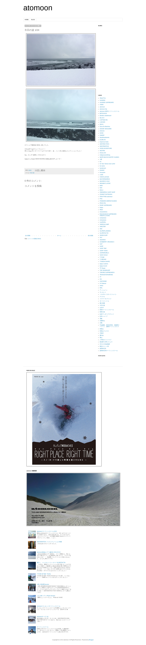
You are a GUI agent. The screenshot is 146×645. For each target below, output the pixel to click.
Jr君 (101, 159)
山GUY (102, 307)
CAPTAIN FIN (104, 120)
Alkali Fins (103, 98)
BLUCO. (102, 118)
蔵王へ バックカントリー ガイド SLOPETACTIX (51, 562)
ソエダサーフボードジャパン (108, 294)
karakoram (103, 168)
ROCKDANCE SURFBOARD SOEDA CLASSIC (108, 214)
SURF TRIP (103, 248)
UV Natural (103, 283)
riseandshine (103, 212)
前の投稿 (90, 235)
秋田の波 (102, 312)
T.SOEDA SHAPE (105, 261)
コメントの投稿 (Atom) (34, 238)
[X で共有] (40, 170)
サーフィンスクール (42, 627)
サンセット (103, 292)
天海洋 (102, 333)
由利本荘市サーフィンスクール (109, 350)
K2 (100, 161)
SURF (101, 246)
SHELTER (103, 226)
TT (100, 277)
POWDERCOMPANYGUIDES (108, 201)
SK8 (101, 229)
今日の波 (32, 172)
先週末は (102, 320)
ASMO (101, 104)
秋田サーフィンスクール (107, 309)
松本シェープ (103, 316)
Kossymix (102, 172)
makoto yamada (104, 177)
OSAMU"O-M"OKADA (106, 194)
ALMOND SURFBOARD (107, 102)
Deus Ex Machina (105, 126)
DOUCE (102, 131)
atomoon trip (103, 109)
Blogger (91, 640)
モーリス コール (104, 301)
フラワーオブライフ (105, 299)
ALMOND (102, 100)
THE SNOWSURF (105, 270)
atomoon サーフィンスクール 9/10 (47, 531)
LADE (101, 174)
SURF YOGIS (104, 250)
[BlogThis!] (38, 170)
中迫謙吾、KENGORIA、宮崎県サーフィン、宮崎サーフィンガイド (109, 325)
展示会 (102, 335)
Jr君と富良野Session (43, 584)
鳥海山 (102, 329)
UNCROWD (103, 281)
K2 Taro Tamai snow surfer (107, 164)
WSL (101, 288)
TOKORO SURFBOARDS (107, 272)
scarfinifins (103, 222)
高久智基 (102, 303)
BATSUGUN (103, 113)
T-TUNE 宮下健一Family (44, 574)
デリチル (102, 296)
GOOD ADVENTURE (106, 148)
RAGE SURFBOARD (106, 205)
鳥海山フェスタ (104, 331)
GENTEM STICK (104, 144)
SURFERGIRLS (104, 253)
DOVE (101, 133)
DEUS (101, 124)
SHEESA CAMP (104, 224)
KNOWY (102, 170)
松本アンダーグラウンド (107, 314)
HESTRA (102, 150)
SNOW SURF (104, 235)
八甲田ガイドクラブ (105, 340)
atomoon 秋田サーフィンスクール (109, 111)
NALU (101, 190)
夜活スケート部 (104, 346)
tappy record (103, 266)
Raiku (101, 207)
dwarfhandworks (104, 137)
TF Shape (102, 268)
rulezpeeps (103, 220)
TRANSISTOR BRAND (106, 274)
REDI (101, 209)
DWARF (102, 135)
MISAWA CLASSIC (105, 183)
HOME (27, 19)
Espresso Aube (104, 142)
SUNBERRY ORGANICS (107, 242)
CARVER (102, 122)
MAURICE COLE (105, 181)
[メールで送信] (36, 170)
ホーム (59, 235)
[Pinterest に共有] (44, 170)
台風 (101, 323)
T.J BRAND (103, 259)
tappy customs (104, 264)
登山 (101, 337)
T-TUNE (102, 257)
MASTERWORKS (105, 179)
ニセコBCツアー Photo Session (46, 595)
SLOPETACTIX (104, 233)
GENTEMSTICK (104, 146)
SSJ (101, 237)
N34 (101, 188)
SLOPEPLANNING (105, 231)
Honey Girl (103, 153)
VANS (101, 285)
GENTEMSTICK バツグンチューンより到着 (49, 542)
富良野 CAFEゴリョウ (106, 342)
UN (101, 279)
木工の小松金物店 (105, 344)
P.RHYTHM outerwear (106, 196)
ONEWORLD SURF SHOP (107, 192)
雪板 (101, 318)
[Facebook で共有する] (42, 170)
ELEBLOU (103, 139)
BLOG (33, 19)
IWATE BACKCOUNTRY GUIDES (109, 157)
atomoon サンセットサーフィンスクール (48, 606)
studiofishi (103, 240)
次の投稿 (27, 235)
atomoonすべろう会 (42, 616)
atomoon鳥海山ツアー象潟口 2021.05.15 (48, 552)
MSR (101, 185)
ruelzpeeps (103, 218)
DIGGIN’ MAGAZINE (105, 129)
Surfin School (104, 255)
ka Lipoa (102, 166)
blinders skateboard (105, 115)
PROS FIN (103, 203)
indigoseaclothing (105, 155)
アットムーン (103, 290)
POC (101, 199)
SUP (101, 244)
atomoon (37, 8)
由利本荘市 (103, 348)
